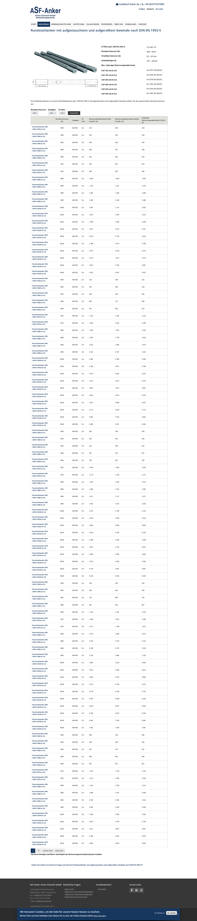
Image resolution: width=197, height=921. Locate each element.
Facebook (132, 890)
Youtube (136, 890)
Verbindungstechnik (61, 24)
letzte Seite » (59, 851)
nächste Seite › (48, 851)
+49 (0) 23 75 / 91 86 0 (43, 895)
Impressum (69, 889)
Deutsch (150, 9)
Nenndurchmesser (38, 110)
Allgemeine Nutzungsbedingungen (79, 895)
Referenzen (106, 24)
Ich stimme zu (159, 913)
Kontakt (143, 24)
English (142, 9)
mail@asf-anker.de (129, 4)
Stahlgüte (52, 110)
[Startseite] (45, 12)
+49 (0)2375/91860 (154, 4)
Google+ (141, 890)
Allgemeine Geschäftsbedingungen (79, 892)
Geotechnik (78, 24)
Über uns (118, 24)
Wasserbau (44, 24)
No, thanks (171, 913)
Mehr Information (100, 916)
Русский (159, 9)
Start (33, 24)
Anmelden (102, 889)
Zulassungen (93, 24)
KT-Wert (62, 110)
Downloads (130, 24)
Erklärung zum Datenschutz (76, 897)
